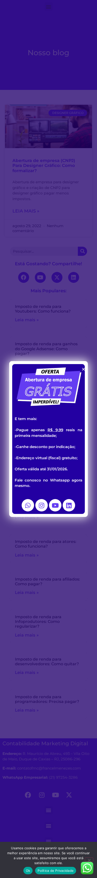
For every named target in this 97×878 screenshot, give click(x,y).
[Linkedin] (69, 505)
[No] (89, 859)
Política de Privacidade (56, 871)
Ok (28, 871)
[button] (83, 369)
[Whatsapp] (28, 505)
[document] (48, 439)
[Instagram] (41, 505)
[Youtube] (55, 505)
